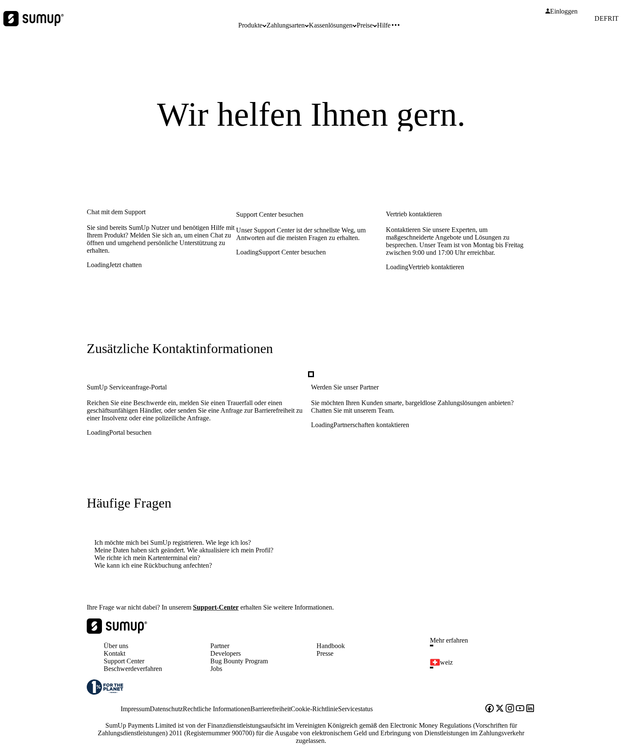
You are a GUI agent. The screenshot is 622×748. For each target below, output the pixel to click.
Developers (225, 653)
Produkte (250, 25)
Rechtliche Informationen (216, 708)
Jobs (216, 668)
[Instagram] (510, 709)
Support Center (124, 661)
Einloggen (564, 11)
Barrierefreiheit (270, 708)
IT (615, 18)
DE (599, 18)
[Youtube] (520, 709)
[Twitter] (500, 709)
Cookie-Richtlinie (314, 708)
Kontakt (114, 653)
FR (608, 18)
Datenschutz (166, 708)
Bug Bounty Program (239, 661)
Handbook (331, 645)
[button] (486, 645)
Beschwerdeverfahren (133, 668)
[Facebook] (489, 709)
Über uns (116, 645)
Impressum (135, 708)
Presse (325, 653)
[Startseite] (117, 631)
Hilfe (384, 25)
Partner (219, 645)
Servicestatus (355, 708)
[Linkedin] (530, 709)
